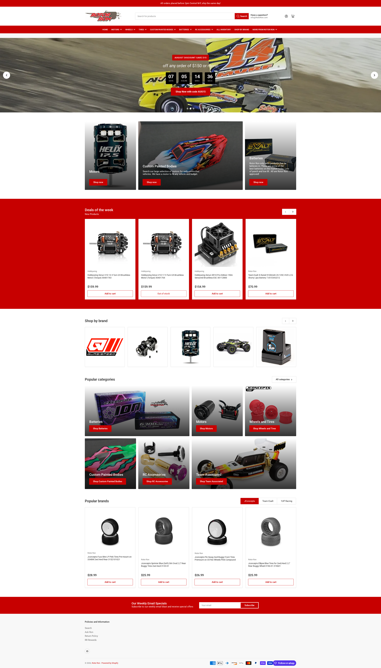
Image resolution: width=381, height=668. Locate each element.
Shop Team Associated (211, 481)
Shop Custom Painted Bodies (107, 481)
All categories (283, 379)
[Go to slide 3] (193, 108)
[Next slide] (374, 75)
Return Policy (91, 636)
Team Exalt (267, 501)
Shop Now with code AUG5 (190, 91)
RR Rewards (91, 640)
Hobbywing (92, 271)
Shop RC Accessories (157, 481)
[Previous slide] (6, 75)
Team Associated (208, 475)
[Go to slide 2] (190, 108)
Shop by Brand (241, 29)
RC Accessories (202, 29)
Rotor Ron (252, 271)
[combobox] (192, 16)
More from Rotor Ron (263, 29)
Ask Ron (89, 632)
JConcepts (249, 501)
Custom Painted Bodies (161, 29)
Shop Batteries (100, 428)
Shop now (98, 182)
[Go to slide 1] (187, 108)
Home (105, 29)
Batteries (184, 29)
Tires (141, 29)
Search (88, 628)
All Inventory (224, 29)
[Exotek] (147, 347)
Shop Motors (206, 428)
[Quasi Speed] (104, 347)
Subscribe (249, 605)
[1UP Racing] (276, 346)
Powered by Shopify (110, 663)
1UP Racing (286, 501)
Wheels (129, 29)
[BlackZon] (233, 347)
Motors (115, 29)
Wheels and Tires (261, 422)
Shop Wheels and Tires (264, 428)
